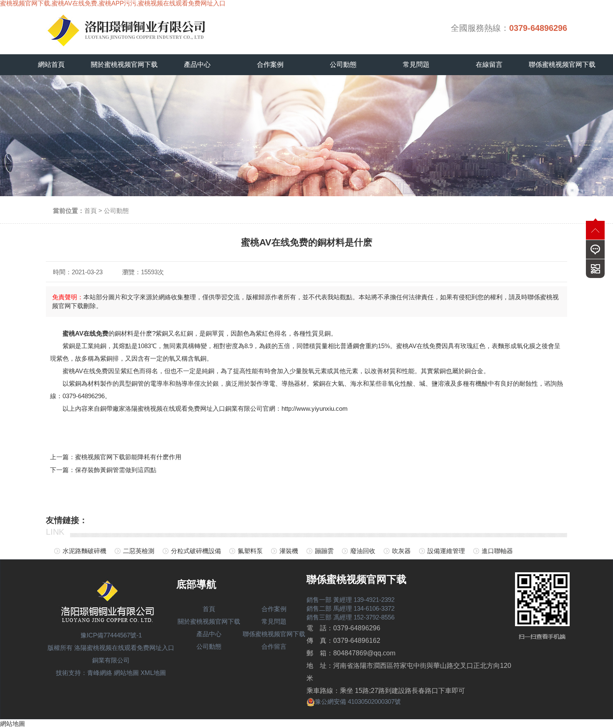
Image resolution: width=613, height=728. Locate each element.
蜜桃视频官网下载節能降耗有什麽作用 (128, 456)
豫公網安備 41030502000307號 (358, 701)
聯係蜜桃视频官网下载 (562, 64)
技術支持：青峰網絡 (84, 672)
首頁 (90, 210)
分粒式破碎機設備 (196, 550)
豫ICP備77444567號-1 (111, 635)
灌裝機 (288, 550)
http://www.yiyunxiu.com (314, 408)
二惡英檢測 (138, 550)
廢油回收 (362, 550)
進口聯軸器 (497, 550)
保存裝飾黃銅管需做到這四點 (115, 469)
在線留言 (489, 64)
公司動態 (343, 64)
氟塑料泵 (250, 550)
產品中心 (197, 64)
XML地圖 (153, 672)
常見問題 (416, 64)
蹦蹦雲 (324, 550)
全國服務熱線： (509, 28)
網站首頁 (51, 64)
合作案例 (270, 64)
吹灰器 (401, 550)
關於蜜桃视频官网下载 (124, 64)
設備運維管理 (446, 550)
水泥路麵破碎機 (84, 550)
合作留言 (273, 646)
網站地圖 (126, 672)
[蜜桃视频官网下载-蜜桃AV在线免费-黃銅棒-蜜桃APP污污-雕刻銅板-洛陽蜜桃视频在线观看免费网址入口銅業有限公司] (137, 28)
